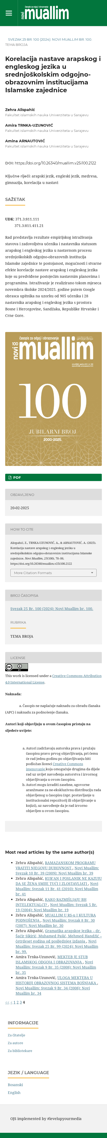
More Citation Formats (33, 573)
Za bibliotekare (20, 1050)
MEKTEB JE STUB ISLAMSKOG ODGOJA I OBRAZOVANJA (52, 959)
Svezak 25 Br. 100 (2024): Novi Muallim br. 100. (50, 39)
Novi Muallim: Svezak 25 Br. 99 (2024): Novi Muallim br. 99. (57, 946)
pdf (16, 477)
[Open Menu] (9, 13)
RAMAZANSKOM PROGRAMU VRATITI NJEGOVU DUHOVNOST (56, 865)
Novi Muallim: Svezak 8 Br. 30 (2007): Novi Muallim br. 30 (55, 923)
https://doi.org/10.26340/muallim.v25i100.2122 (55, 163)
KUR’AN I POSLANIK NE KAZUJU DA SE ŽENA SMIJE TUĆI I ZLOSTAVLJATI (59, 881)
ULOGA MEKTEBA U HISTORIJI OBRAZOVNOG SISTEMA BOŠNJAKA (56, 980)
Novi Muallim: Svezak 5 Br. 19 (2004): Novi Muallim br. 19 (56, 907)
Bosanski (15, 1084)
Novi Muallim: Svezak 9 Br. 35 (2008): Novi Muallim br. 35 (56, 967)
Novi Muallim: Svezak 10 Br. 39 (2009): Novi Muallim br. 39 (57, 870)
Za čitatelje (16, 1035)
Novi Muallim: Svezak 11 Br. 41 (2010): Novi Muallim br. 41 (57, 888)
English (14, 1092)
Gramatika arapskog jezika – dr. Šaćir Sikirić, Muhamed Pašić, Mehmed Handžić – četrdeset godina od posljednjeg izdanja (59, 936)
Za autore (15, 1043)
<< (7, 1002)
